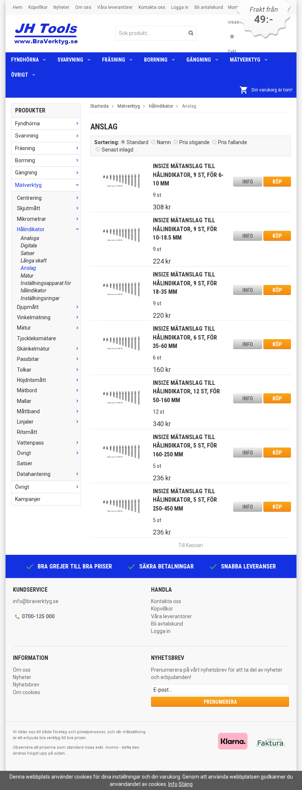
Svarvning (70, 60)
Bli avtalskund (208, 7)
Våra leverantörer (115, 7)
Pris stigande (194, 142)
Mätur (27, 276)
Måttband (28, 411)
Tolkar (24, 370)
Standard (137, 142)
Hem (17, 7)
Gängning (198, 60)
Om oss (83, 7)
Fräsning (113, 60)
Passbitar (28, 359)
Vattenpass (30, 443)
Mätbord (27, 390)
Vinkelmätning (33, 317)
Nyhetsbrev (26, 685)
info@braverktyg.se (36, 601)
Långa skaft (33, 261)
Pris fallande (232, 142)
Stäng (186, 784)
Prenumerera (220, 702)
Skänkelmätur (33, 349)
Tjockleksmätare (36, 338)
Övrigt (19, 75)
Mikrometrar (31, 219)
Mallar (24, 401)
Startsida (99, 106)
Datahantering (33, 474)
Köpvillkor (38, 7)
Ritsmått (27, 432)
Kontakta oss (151, 7)
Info (247, 182)
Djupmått (28, 307)
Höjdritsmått (31, 380)
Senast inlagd (117, 150)
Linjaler (25, 422)
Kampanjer (28, 499)
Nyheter (61, 7)
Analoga (30, 238)
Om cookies (26, 692)
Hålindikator (31, 229)
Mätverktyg (245, 60)
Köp (277, 182)
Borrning (156, 60)
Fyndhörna (25, 60)
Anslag (28, 268)
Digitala (29, 245)
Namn (164, 142)
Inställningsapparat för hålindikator (46, 286)
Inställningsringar (40, 298)
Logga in (180, 7)
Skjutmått (28, 208)
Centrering (29, 198)
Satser (28, 253)
